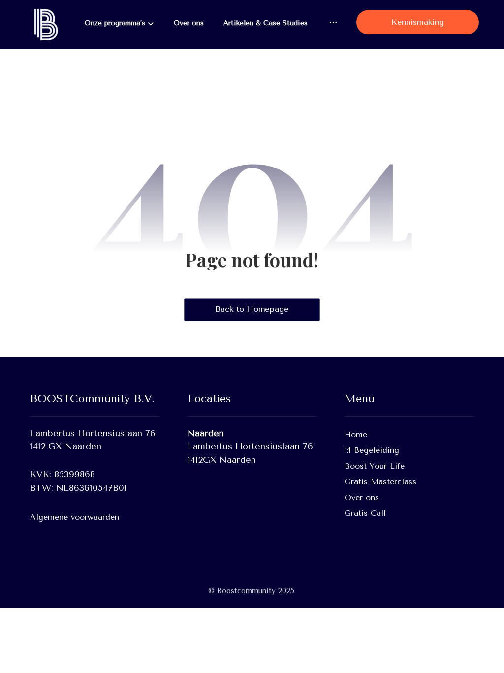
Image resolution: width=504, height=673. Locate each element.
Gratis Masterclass (380, 481)
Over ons (362, 497)
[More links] (333, 23)
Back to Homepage (251, 309)
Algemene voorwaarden (74, 517)
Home (356, 434)
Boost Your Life (375, 466)
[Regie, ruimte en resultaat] (44, 24)
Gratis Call (365, 513)
